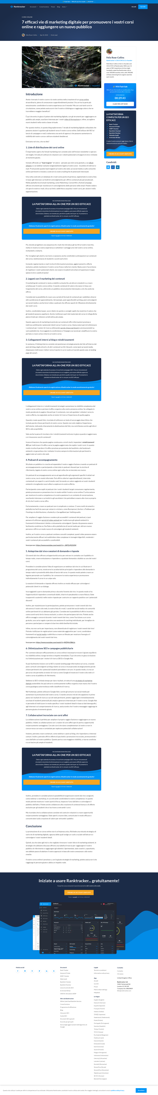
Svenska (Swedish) (99, 1026)
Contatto (120, 971)
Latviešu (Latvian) (99, 1061)
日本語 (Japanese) (99, 1014)
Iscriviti (142, 6)
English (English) (99, 1000)
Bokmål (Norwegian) (100, 1079)
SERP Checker (64, 976)
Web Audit (63, 979)
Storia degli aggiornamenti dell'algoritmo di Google (73, 1026)
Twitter (39, 971)
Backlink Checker (65, 982)
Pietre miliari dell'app (100, 989)
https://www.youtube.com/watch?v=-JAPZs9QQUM (56, 545)
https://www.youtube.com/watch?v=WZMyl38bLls (55, 642)
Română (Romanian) (100, 1064)
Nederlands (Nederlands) (102, 1017)
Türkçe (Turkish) (99, 1029)
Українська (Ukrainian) (101, 1073)
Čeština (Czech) (99, 1038)
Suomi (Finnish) (99, 1049)
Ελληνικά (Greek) (99, 1044)
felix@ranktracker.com (124, 991)
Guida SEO (63, 1016)
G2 (54, 971)
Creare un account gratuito (61, 231)
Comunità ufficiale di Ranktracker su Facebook (32, 971)
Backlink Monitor (65, 985)
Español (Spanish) (99, 1006)
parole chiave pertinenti (69, 328)
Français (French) (99, 1008)
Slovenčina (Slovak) (100, 1067)
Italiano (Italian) (99, 1011)
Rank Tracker (64, 970)
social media (41, 634)
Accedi (134, 6)
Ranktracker (17, 6)
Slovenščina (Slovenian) (101, 1070)
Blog (58, 7)
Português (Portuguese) (101, 1023)
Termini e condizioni (100, 970)
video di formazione (72, 119)
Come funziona (44, 7)
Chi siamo (120, 974)
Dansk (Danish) (99, 1041)
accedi (58, 235)
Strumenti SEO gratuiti (67, 1019)
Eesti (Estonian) (99, 1046)
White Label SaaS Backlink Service (70, 1001)
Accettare (141, 1090)
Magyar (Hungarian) (100, 1052)
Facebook (18, 971)
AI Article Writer (65, 991)
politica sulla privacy (117, 1090)
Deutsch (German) (100, 1003)
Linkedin (46, 971)
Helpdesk (97, 992)
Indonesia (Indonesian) (101, 1055)
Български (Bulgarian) (101, 1035)
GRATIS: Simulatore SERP (68, 993)
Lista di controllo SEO (67, 988)
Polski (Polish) (98, 1020)
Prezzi (53, 7)
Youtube (25, 971)
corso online (84, 99)
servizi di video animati (50, 520)
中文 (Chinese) (98, 1032)
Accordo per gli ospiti (66, 1022)
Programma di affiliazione (68, 1007)
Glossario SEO (64, 1013)
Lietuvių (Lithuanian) (100, 1058)
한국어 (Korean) (99, 1076)
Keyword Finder (65, 973)
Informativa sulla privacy (101, 973)
